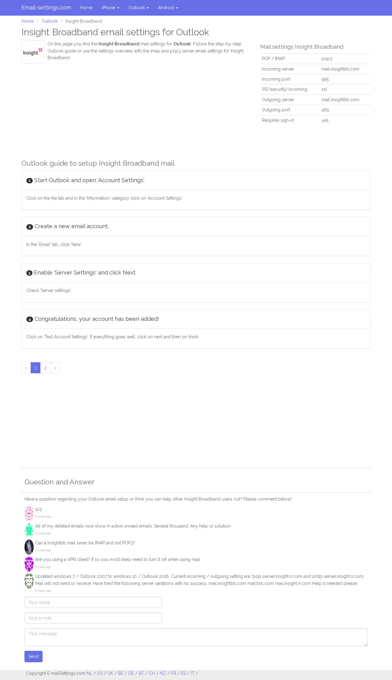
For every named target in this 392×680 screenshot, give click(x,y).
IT (192, 673)
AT (141, 673)
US (100, 673)
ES (183, 673)
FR (173, 673)
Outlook (137, 7)
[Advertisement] (136, 109)
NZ (163, 673)
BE (120, 673)
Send (33, 656)
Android (166, 7)
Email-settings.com (46, 7)
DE (131, 673)
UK (110, 673)
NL (89, 673)
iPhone (109, 7)
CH (152, 673)
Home (86, 7)
